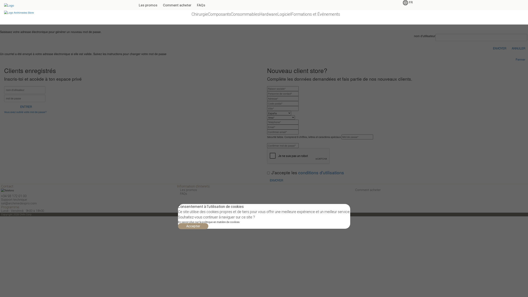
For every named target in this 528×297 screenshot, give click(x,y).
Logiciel (284, 14)
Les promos (148, 5)
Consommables (245, 14)
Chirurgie (200, 14)
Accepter (193, 226)
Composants (219, 14)
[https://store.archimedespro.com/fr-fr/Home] (19, 12)
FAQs (201, 5)
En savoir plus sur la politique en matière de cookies (209, 222)
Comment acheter (177, 5)
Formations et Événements (315, 14)
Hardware (268, 14)
